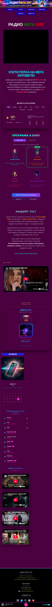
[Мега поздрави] (25, 600)
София (8, 107)
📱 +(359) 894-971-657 (26, 589)
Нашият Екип (32, 140)
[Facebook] (21, 600)
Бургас (26, 107)
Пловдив (15, 107)
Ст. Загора (37, 107)
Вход (29, 304)
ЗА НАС (21, 9)
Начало (10, 9)
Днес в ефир (20, 140)
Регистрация (24, 304)
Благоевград (22, 109)
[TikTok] (29, 600)
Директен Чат (19, 199)
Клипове (20, 13)
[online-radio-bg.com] (17, 600)
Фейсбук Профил (33, 199)
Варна (20, 107)
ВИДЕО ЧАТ (31, 13)
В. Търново (30, 109)
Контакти (31, 9)
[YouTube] (33, 600)
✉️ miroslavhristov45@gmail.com (26, 591)
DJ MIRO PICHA (30, 579)
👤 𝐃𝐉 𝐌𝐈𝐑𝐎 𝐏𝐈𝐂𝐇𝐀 (26, 587)
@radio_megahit (6, 262)
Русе (31, 107)
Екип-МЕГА (42, 9)
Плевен (43, 107)
